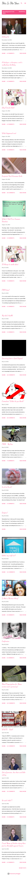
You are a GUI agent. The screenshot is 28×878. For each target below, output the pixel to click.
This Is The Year (10, 3)
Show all (22, 11)
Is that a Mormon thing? (10, 598)
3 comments (10, 238)
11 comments (11, 572)
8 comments (10, 615)
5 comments (10, 332)
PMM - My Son (7, 444)
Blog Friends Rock (8, 108)
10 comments (11, 192)
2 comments (10, 503)
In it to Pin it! (7, 487)
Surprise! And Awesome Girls (12, 176)
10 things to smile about (10, 264)
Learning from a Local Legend (12, 358)
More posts (22, 868)
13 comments (11, 375)
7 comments (10, 281)
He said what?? (7, 800)
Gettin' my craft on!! (9, 555)
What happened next (9, 133)
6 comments (10, 53)
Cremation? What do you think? (13, 401)
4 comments (10, 149)
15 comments (11, 791)
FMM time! (6, 290)
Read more (23, 53)
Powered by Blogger (14, 873)
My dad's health (7, 315)
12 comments (11, 703)
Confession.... (6, 641)
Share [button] (3, 53)
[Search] (21, 3)
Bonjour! (5, 512)
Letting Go (5, 37)
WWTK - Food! (7, 729)
